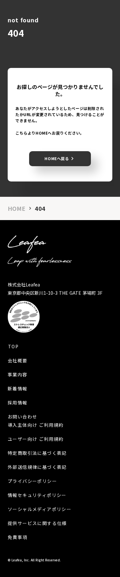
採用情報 (18, 402)
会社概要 (18, 360)
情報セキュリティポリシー (37, 495)
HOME (16, 208)
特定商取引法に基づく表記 (37, 453)
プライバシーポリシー (32, 481)
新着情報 (18, 388)
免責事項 (18, 537)
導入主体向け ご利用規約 (36, 425)
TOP (13, 346)
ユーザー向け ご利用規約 (36, 439)
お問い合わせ (22, 416)
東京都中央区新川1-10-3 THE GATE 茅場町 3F (55, 293)
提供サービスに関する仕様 (37, 523)
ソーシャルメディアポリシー (39, 509)
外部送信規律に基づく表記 (37, 467)
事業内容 (18, 374)
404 (40, 208)
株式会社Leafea (24, 284)
